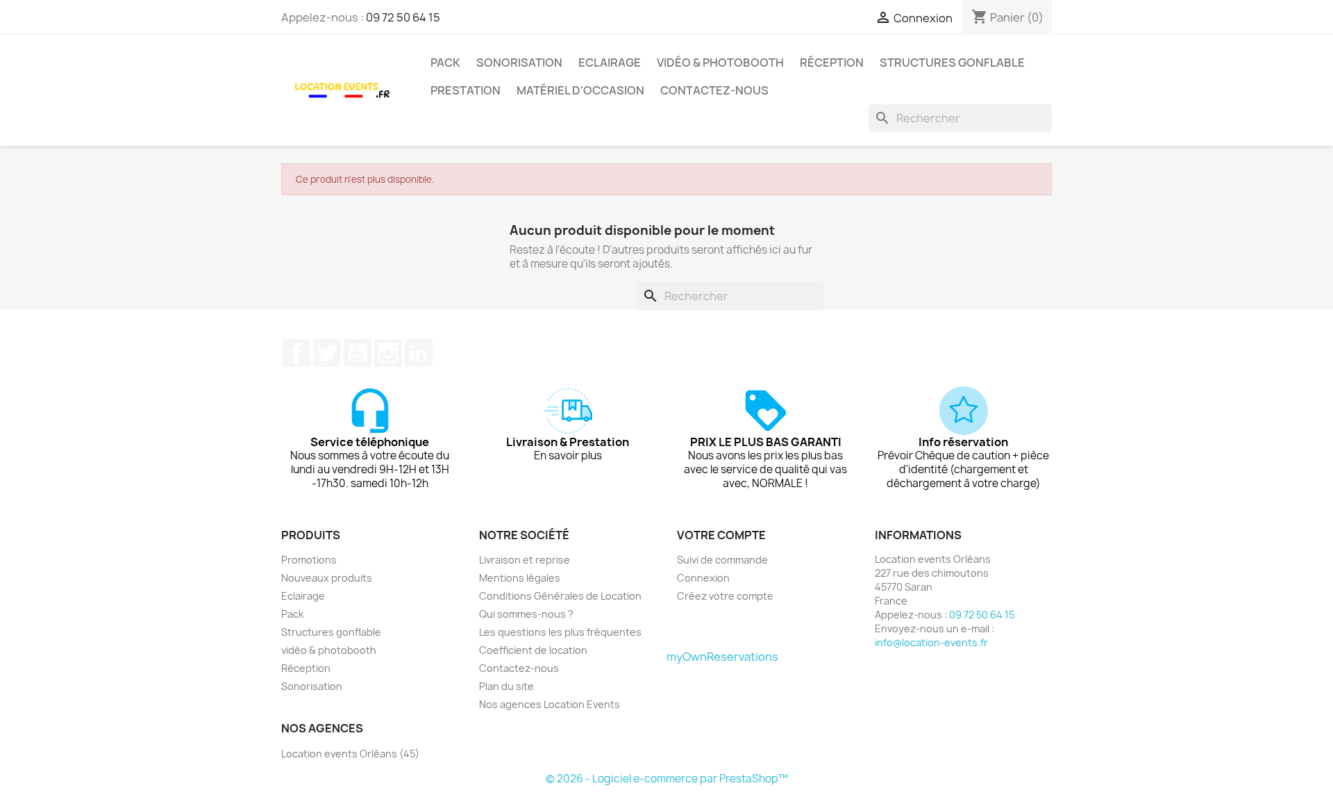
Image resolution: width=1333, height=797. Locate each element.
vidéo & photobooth (720, 62)
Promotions (309, 559)
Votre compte (721, 535)
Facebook (296, 353)
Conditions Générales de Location (560, 595)
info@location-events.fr (931, 642)
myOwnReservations (722, 656)
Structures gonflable (952, 62)
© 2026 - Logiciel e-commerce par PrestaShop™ (667, 778)
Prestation (465, 90)
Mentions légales (519, 577)
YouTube (357, 353)
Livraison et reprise (524, 559)
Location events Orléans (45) (350, 753)
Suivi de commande (722, 559)
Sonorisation (519, 62)
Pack (445, 62)
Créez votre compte (725, 595)
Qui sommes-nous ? (526, 614)
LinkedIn (419, 353)
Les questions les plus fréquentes (560, 632)
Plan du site (506, 686)
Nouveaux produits (326, 577)
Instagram (388, 353)
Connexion (703, 577)
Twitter (327, 353)
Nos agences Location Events (549, 704)
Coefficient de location (533, 650)
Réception (832, 62)
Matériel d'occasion (580, 90)
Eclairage (609, 62)
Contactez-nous (714, 90)
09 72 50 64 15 (403, 17)
